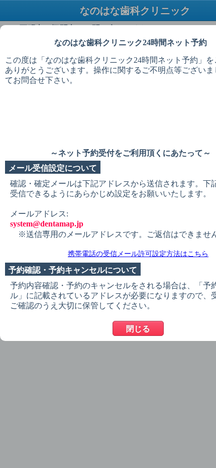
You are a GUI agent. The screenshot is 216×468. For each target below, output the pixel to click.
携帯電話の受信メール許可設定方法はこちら (138, 254)
